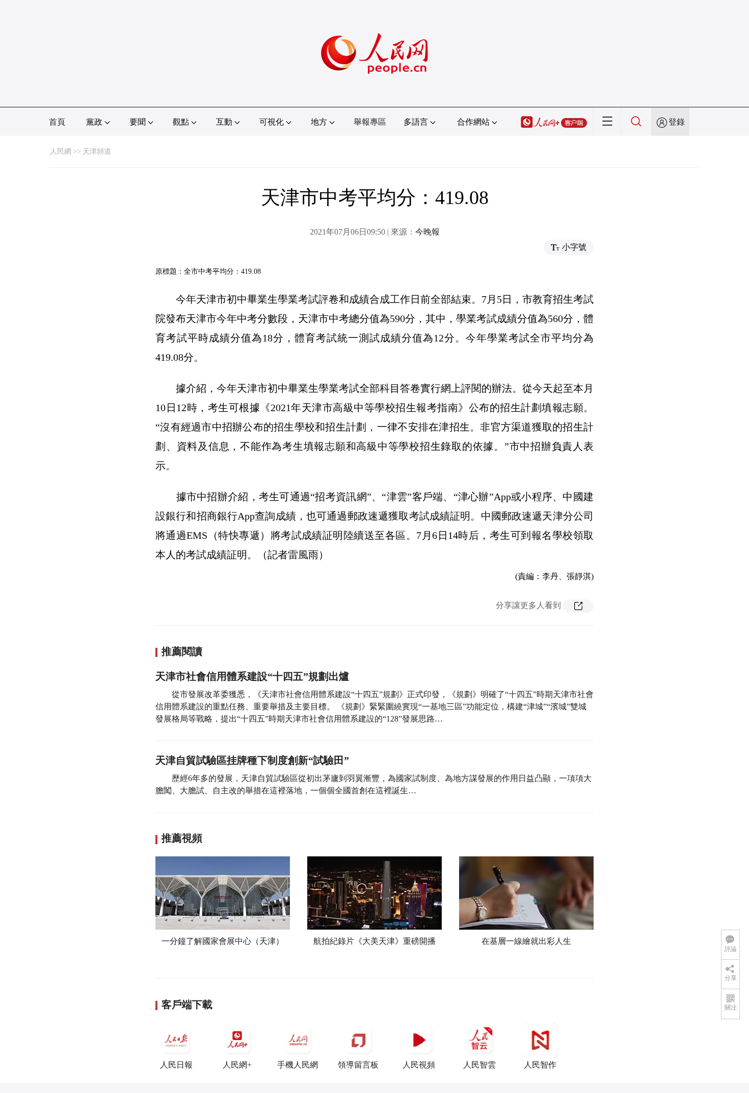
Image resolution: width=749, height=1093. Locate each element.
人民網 (60, 151)
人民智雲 (479, 1064)
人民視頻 (419, 1064)
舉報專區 (370, 122)
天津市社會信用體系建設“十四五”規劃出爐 (252, 676)
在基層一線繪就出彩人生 (526, 941)
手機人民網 (297, 1064)
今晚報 (427, 231)
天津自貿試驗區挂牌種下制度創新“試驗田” (252, 760)
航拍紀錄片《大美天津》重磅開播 (374, 941)
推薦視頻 (182, 838)
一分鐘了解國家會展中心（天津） (223, 941)
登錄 (676, 122)
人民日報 (176, 1064)
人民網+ (237, 1064)
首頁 (57, 122)
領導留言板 (358, 1064)
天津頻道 (97, 151)
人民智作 (540, 1064)
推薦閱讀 (182, 651)
